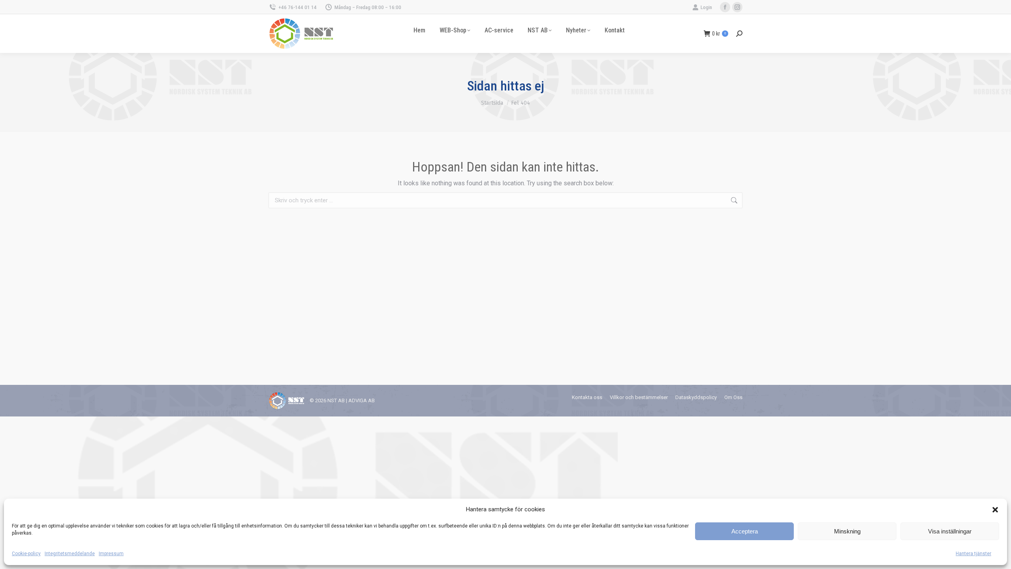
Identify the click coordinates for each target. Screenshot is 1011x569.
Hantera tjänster (973, 553)
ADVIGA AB (361, 400)
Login (706, 7)
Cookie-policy (26, 553)
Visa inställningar (950, 531)
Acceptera (744, 531)
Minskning (847, 531)
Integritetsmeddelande (70, 553)
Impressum (111, 553)
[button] (995, 510)
